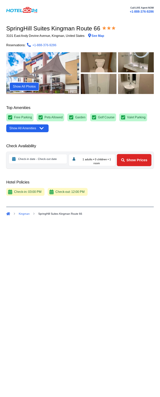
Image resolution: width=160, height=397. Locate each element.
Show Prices (136, 160)
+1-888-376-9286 (142, 11)
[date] (14, 159)
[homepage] (21, 10)
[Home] (8, 214)
